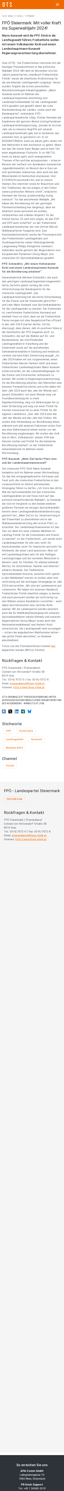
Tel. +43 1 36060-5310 (32, 1488)
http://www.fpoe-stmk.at (29, 687)
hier (53, 646)
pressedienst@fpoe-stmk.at (27, 683)
